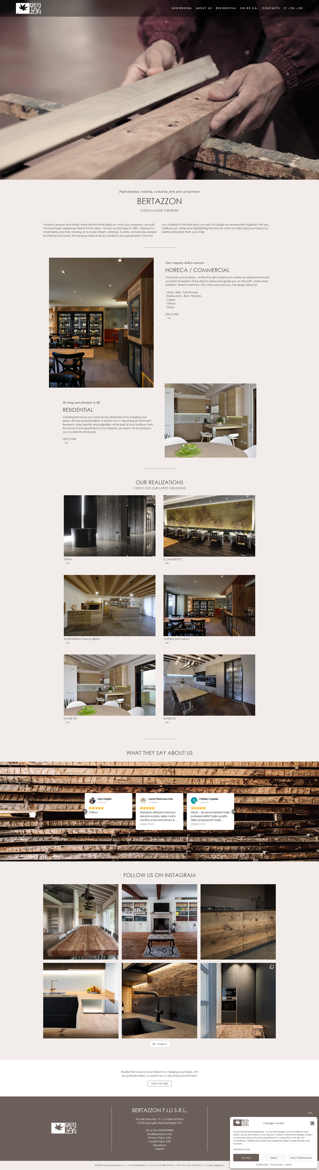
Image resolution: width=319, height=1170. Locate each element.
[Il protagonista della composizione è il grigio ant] (238, 1000)
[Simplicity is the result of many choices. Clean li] (80, 1000)
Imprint (288, 1164)
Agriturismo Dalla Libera (82, 639)
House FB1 (70, 718)
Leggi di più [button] (96, 823)
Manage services (241, 1149)
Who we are (159, 1083)
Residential (226, 8)
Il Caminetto (172, 559)
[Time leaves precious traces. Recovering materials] (238, 922)
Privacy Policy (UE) (159, 1137)
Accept (246, 1157)
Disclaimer (159, 1145)
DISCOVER (172, 314)
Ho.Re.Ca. (250, 8)
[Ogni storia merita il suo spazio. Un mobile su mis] (159, 922)
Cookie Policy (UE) (159, 1141)
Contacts (271, 8)
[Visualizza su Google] (92, 800)
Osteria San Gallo (176, 639)
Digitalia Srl (219, 1165)
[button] (312, 1123)
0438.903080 (165, 1130)
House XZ (169, 718)
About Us (204, 8)
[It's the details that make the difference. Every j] (159, 1000)
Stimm (68, 559)
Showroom (182, 8)
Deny (273, 1157)
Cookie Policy (262, 1164)
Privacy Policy (276, 1164)
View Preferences (301, 1157)
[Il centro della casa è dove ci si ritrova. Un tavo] (80, 922)
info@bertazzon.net (159, 1134)
